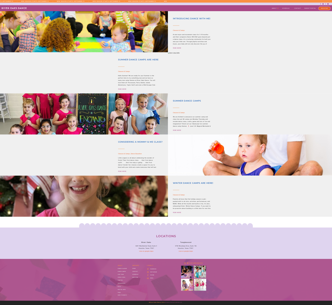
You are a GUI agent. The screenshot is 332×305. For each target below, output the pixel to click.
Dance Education (136, 154)
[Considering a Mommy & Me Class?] (250, 155)
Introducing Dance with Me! (191, 18)
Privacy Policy (169, 302)
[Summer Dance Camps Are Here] (250, 72)
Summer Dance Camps (187, 101)
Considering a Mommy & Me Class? (140, 142)
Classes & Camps (179, 30)
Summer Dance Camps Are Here (138, 59)
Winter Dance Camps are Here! (193, 183)
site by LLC (178, 302)
